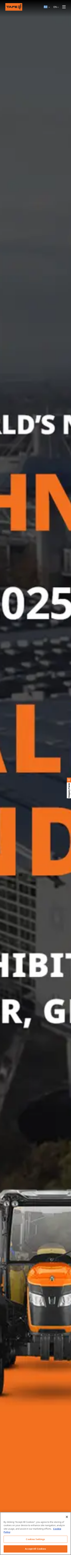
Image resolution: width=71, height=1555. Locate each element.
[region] (35, 1533)
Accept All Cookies (35, 1548)
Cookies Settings (35, 1539)
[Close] (67, 1517)
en (55, 7)
